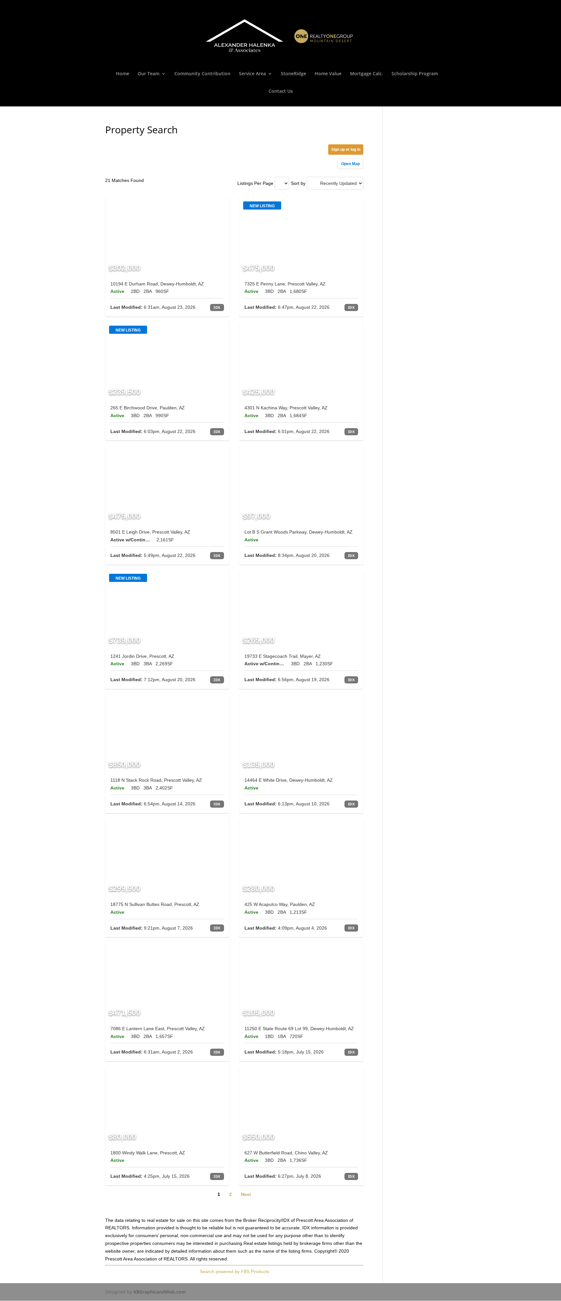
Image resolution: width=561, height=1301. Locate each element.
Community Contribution (202, 74)
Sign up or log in (345, 149)
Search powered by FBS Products (234, 1271)
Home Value (328, 74)
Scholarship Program (415, 74)
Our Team (148, 74)
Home (122, 74)
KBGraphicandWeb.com (159, 1292)
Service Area (252, 74)
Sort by (298, 183)
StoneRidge (293, 74)
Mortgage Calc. (366, 74)
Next (246, 1194)
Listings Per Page (255, 183)
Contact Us (280, 91)
